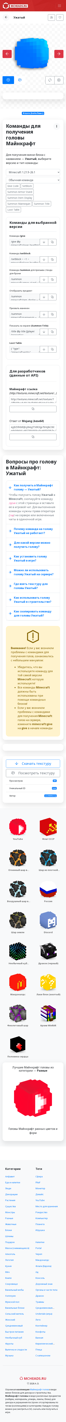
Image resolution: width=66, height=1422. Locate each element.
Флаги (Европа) (43, 1266)
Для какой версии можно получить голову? (32, 545)
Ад (37, 1272)
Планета (40, 1224)
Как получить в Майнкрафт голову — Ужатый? (33, 487)
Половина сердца (17, 1056)
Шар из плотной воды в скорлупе (48, 871)
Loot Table (13, 209)
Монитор (40, 1188)
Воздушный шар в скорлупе (17, 903)
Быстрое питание (14, 1331)
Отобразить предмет (20, 290)
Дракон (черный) (48, 963)
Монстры (10, 1212)
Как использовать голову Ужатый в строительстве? (32, 600)
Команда (17, 235)
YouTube (18, 838)
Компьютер (42, 1218)
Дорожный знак (44, 1283)
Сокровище (11, 1283)
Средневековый (14, 1325)
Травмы (40, 1301)
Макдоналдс (17, 994)
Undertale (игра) (44, 1313)
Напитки (40, 1242)
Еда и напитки (12, 1182)
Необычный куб (13, 1337)
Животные (10, 1224)
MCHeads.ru (34, 1378)
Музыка (9, 1355)
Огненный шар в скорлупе (17, 871)
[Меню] (59, 5)
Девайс (40, 1194)
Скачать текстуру (36, 763)
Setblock (27, 186)
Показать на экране (28, 325)
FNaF (38, 1182)
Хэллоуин (10, 1295)
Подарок (10, 1242)
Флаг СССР (48, 838)
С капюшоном (43, 1355)
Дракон (40, 1295)
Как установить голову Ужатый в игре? (30, 558)
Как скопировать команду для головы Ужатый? (32, 613)
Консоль (40, 1277)
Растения (10, 1200)
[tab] (8, 80)
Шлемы (9, 1236)
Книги (8, 1277)
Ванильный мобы (14, 1289)
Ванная (39, 1337)
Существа (10, 1206)
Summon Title (42, 203)
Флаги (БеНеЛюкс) (33, 113)
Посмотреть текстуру (36, 773)
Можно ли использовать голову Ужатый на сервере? (33, 572)
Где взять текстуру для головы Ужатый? (31, 586)
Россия (48, 901)
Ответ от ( (26, 421)
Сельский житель (14, 1313)
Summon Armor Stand (19, 191)
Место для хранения (47, 1206)
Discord (48, 932)
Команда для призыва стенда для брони (30, 271)
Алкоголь (10, 1254)
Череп (39, 1254)
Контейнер (41, 1325)
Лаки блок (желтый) (48, 994)
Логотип (9, 1259)
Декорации (11, 1194)
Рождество (41, 1212)
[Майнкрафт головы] (15, 5)
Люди (8, 1188)
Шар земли (17, 932)
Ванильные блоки (14, 1307)
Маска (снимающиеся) (17, 1248)
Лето (38, 1319)
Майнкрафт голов (39, 1389)
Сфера (39, 1176)
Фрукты (9, 1343)
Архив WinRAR (48, 1025)
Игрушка (40, 1230)
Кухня (8, 1266)
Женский (10, 1319)
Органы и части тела (46, 1289)
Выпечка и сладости (16, 1349)
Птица (39, 1349)
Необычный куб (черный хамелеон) (18, 965)
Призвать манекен (19, 308)
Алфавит (10, 1176)
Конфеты (40, 1331)
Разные (9, 1218)
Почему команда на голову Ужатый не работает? (33, 531)
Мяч (7, 1272)
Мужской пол (12, 1301)
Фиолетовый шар (17, 1025)
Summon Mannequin (18, 203)
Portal (38, 1248)
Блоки (8, 1230)
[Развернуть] (44, 242)
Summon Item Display (19, 197)
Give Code (13, 186)
